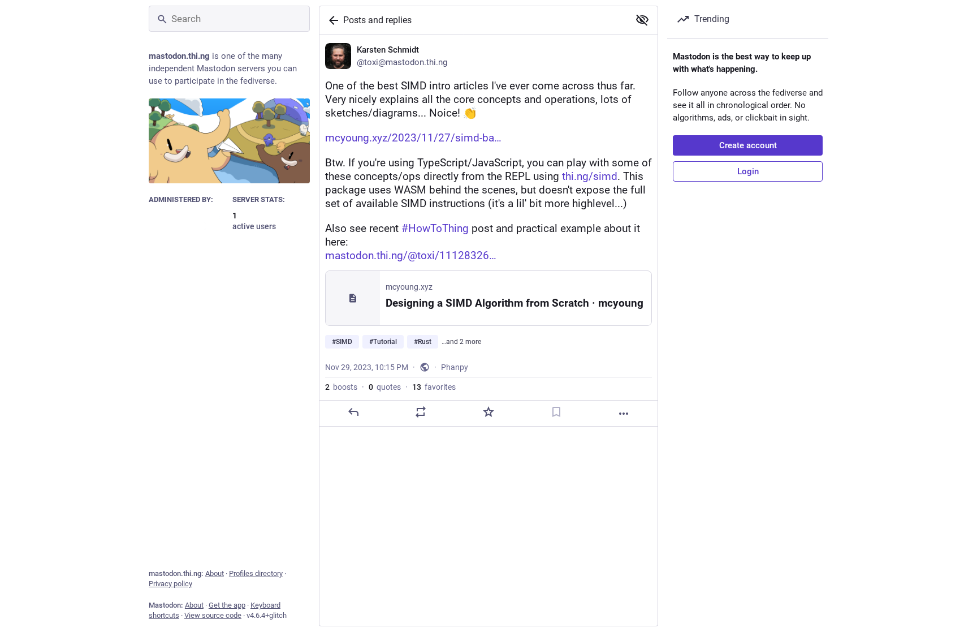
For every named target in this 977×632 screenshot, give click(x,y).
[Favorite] (488, 412)
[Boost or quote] (420, 412)
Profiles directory (256, 573)
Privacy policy (170, 583)
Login (748, 171)
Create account (748, 145)
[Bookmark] (556, 412)
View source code (212, 615)
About (214, 573)
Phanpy (454, 367)
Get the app (227, 605)
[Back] (331, 20)
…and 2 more (461, 342)
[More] (623, 413)
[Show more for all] (642, 19)
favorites (434, 387)
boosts (341, 387)
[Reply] (353, 412)
